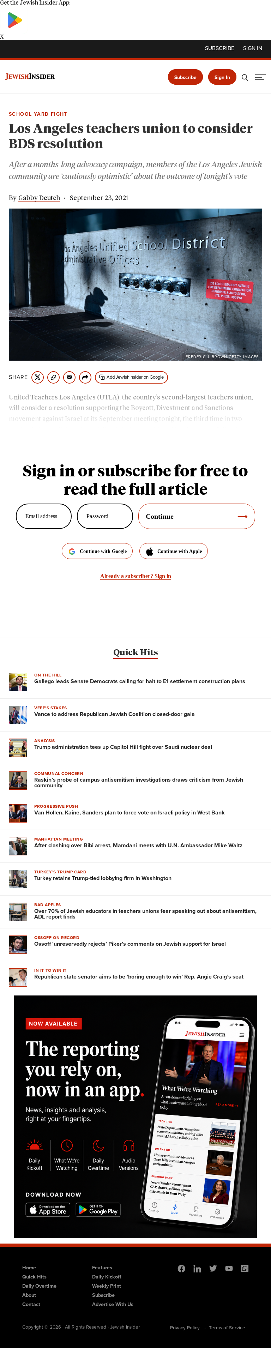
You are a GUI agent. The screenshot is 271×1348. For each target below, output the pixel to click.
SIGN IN (252, 48)
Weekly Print (106, 1286)
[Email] (69, 377)
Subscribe (219, 48)
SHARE (18, 377)
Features (102, 1267)
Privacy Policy (185, 1327)
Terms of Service (227, 1327)
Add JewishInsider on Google (135, 377)
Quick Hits (135, 653)
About (29, 1295)
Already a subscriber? (135, 576)
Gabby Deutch (39, 198)
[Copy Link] (53, 377)
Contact (31, 1304)
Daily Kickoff (106, 1277)
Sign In (222, 77)
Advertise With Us (112, 1304)
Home (29, 1267)
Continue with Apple (179, 551)
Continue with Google (103, 551)
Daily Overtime (39, 1286)
